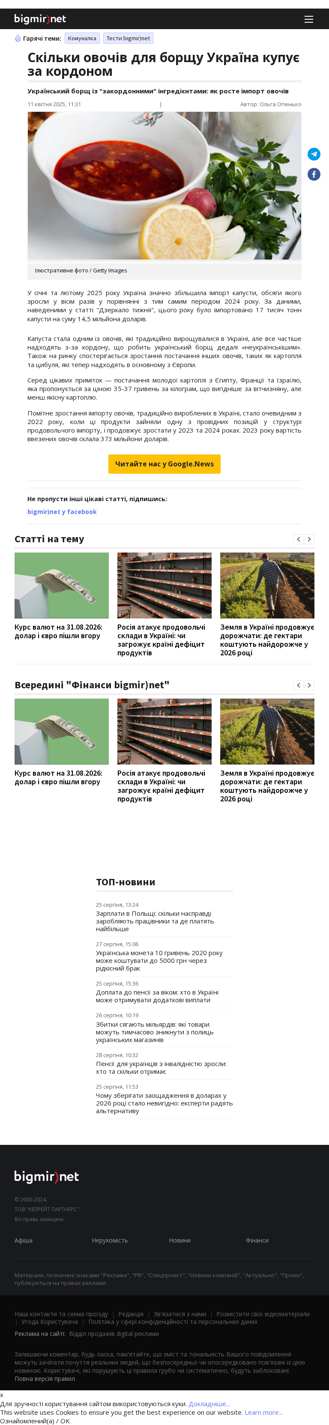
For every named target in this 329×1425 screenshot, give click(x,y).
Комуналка (82, 38)
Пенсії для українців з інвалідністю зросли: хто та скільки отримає (161, 1067)
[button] (298, 539)
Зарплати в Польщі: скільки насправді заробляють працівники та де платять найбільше (155, 921)
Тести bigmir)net (128, 38)
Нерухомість (110, 1240)
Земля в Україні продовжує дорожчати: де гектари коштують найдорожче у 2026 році (267, 639)
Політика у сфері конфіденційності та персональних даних (172, 1321)
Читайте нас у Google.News (164, 464)
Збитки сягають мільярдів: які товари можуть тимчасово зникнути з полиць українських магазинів (155, 1032)
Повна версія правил (45, 1378)
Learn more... (264, 1412)
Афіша (24, 1240)
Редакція (131, 1314)
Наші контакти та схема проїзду (61, 1314)
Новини (180, 1240)
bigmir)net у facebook (62, 512)
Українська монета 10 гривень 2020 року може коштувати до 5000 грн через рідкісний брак (159, 960)
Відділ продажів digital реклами (114, 1333)
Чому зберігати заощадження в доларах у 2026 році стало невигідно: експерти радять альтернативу (164, 1103)
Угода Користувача (49, 1321)
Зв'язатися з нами (180, 1314)
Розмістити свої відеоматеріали (263, 1314)
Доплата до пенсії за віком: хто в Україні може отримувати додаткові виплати (157, 996)
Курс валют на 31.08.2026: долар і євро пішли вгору (58, 631)
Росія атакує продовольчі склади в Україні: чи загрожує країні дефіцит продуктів (161, 639)
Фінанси (257, 1240)
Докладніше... (209, 1403)
